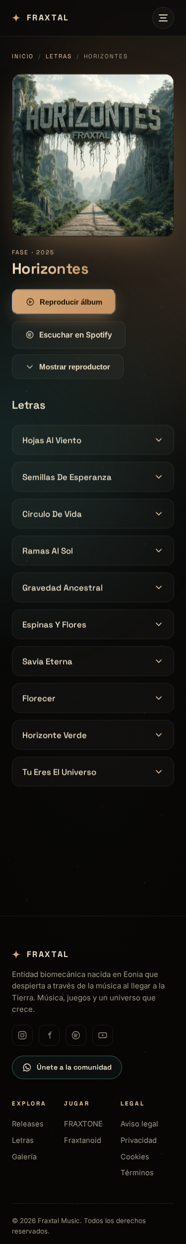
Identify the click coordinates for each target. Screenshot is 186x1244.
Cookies (135, 1156)
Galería (24, 1156)
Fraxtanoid (82, 1140)
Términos (137, 1172)
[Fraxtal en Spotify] (75, 1035)
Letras (58, 56)
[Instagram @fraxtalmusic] (22, 1035)
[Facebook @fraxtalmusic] (49, 1035)
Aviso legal (139, 1123)
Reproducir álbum (71, 301)
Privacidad (139, 1140)
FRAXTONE (83, 1123)
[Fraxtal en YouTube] (102, 1035)
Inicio (23, 56)
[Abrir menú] (163, 18)
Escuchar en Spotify (75, 334)
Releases (28, 1123)
